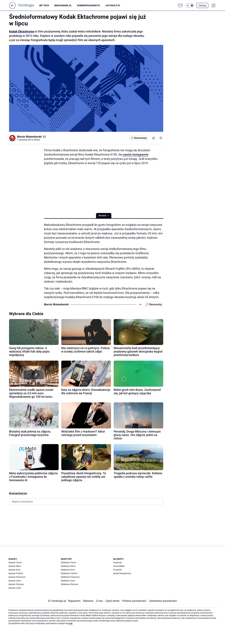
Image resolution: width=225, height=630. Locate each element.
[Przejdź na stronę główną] (12, 7)
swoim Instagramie (135, 154)
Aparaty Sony (14, 570)
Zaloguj (202, 5)
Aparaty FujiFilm (15, 573)
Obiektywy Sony (68, 570)
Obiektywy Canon (68, 562)
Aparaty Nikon (14, 566)
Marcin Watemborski (29, 136)
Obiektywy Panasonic (70, 577)
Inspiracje (117, 562)
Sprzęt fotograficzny (122, 573)
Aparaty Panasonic (17, 577)
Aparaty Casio (14, 588)
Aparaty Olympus (16, 584)
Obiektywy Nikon (68, 566)
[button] (190, 5)
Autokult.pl (113, 5)
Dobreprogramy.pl (88, 5)
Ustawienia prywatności (162, 600)
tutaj (70, 623)
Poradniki (117, 570)
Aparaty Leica (14, 581)
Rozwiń (102, 215)
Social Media (119, 566)
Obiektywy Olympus (69, 584)
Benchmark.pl (63, 5)
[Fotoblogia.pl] (28, 5)
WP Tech (44, 5)
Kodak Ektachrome (21, 31)
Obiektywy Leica (68, 581)
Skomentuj (140, 138)
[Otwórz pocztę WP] (180, 5)
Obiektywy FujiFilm (69, 573)
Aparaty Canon (15, 562)
